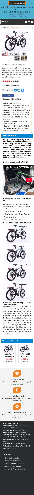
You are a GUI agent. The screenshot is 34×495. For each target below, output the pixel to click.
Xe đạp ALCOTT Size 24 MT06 (25, 355)
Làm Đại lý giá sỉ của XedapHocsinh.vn (15, 469)
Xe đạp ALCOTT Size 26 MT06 (9, 355)
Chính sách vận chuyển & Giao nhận (14, 463)
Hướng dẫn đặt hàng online (12, 458)
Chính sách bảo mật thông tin (13, 466)
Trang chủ (5, 27)
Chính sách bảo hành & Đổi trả (13, 461)
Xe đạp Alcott (15, 27)
